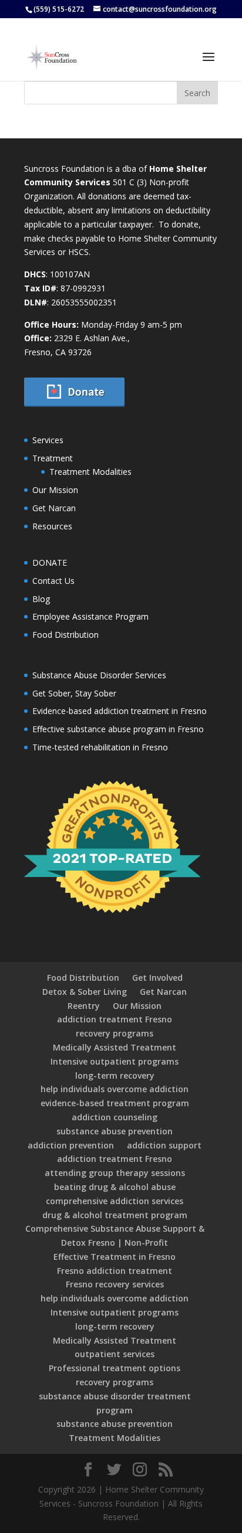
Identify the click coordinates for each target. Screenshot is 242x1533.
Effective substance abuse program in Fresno (118, 729)
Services (47, 440)
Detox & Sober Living (84, 991)
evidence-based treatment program (115, 1103)
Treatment (52, 458)
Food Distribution (65, 634)
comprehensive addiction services (114, 1200)
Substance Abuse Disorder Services (99, 675)
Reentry (84, 1005)
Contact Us (53, 580)
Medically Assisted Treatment (114, 1047)
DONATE (49, 562)
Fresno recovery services (115, 1284)
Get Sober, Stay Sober (74, 693)
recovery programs (114, 1033)
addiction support (164, 1145)
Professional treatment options (114, 1368)
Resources (52, 526)
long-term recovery (114, 1075)
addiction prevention (71, 1145)
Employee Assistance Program (90, 616)
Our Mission (55, 489)
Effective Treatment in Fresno (114, 1256)
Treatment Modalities (90, 471)
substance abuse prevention (114, 1131)
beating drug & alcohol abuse (115, 1186)
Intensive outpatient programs (115, 1061)
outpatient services (114, 1353)
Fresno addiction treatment (114, 1270)
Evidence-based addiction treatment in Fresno (119, 710)
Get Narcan (54, 508)
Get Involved (157, 977)
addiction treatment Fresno (114, 1019)
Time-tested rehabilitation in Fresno (100, 747)
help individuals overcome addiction (115, 1088)
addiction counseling (114, 1117)
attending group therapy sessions (115, 1172)
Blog (41, 598)
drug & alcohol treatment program (114, 1215)
